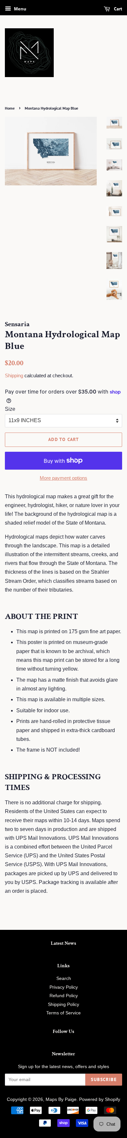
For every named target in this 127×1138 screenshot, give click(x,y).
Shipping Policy (63, 1004)
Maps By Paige (61, 1099)
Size (10, 409)
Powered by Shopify (99, 1099)
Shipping (14, 375)
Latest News (63, 943)
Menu (19, 8)
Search (63, 978)
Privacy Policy (63, 987)
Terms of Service (63, 1013)
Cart (117, 9)
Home (10, 108)
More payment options (63, 478)
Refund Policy (63, 995)
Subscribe (104, 1079)
